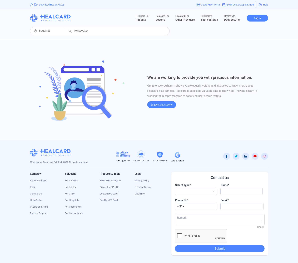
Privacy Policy (142, 180)
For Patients (71, 180)
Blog (32, 187)
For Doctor (70, 187)
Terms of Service (143, 187)
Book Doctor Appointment (240, 4)
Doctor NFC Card (109, 193)
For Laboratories (73, 213)
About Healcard (38, 180)
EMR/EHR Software (110, 180)
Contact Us (36, 193)
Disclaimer (140, 193)
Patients (142, 18)
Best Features (209, 18)
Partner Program (39, 213)
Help (265, 4)
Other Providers (185, 18)
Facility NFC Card (109, 200)
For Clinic (69, 193)
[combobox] (50, 30)
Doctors (162, 18)
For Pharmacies (73, 206)
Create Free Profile (109, 187)
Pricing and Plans (39, 206)
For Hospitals (72, 200)
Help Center (36, 200)
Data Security (232, 18)
